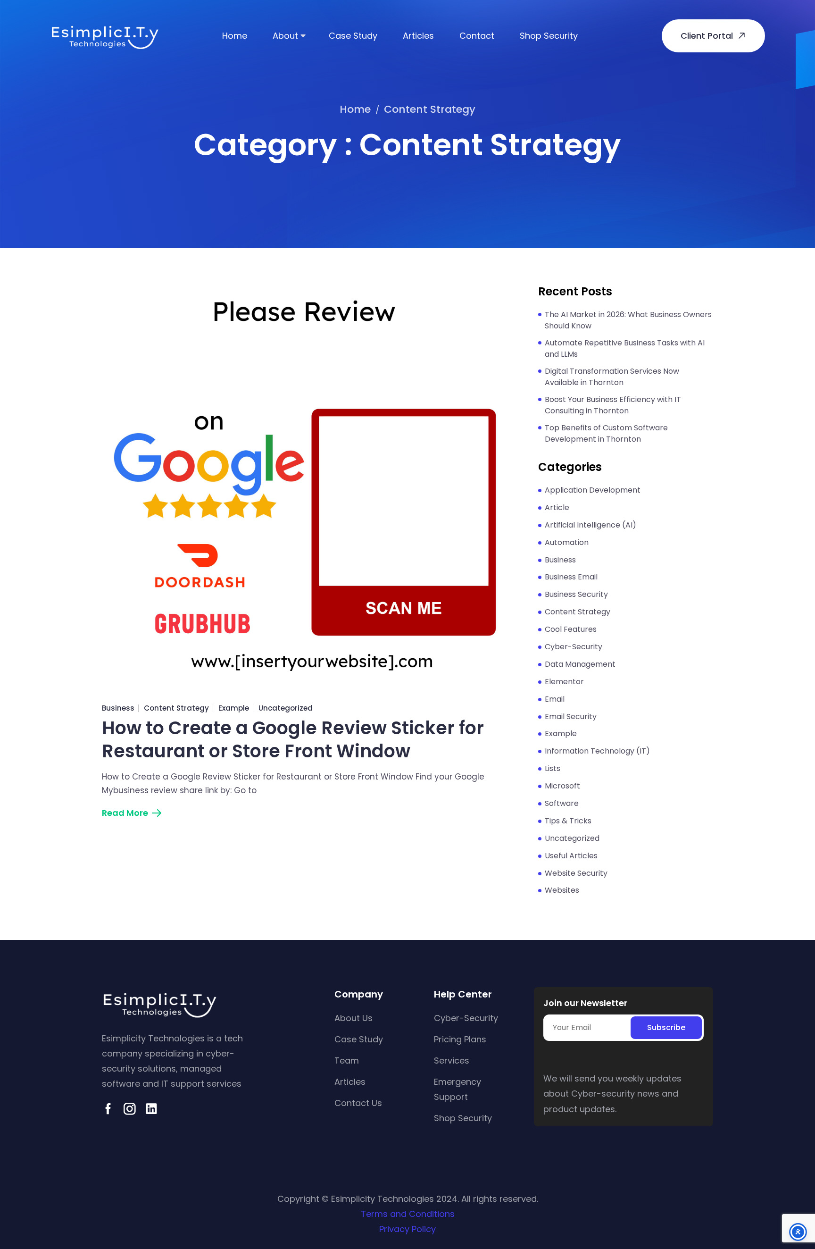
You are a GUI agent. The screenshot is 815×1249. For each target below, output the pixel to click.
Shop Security (549, 36)
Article (557, 507)
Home (234, 36)
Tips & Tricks (568, 820)
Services (451, 1060)
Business (118, 708)
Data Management (580, 664)
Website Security (576, 873)
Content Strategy (176, 708)
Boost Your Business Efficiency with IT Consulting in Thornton (613, 405)
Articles (418, 36)
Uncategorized (285, 708)
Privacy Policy (407, 1229)
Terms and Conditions (408, 1214)
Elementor (564, 681)
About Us (353, 1018)
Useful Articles (571, 855)
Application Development (592, 490)
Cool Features (571, 629)
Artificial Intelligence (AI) (590, 525)
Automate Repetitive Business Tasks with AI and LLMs (625, 348)
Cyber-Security (573, 646)
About (285, 36)
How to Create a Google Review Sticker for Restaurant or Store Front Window (293, 739)
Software (562, 803)
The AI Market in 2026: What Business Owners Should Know (628, 320)
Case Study (353, 36)
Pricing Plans (460, 1039)
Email (555, 699)
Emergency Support (457, 1089)
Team (346, 1060)
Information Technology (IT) (597, 751)
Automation (567, 542)
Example (233, 708)
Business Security (576, 594)
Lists (552, 768)
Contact (476, 36)
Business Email (571, 576)
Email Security (571, 716)
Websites (562, 890)
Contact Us (358, 1103)
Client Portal (707, 36)
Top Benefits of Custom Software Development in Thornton (606, 433)
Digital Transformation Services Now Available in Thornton (612, 377)
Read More (125, 813)
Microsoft (562, 785)
